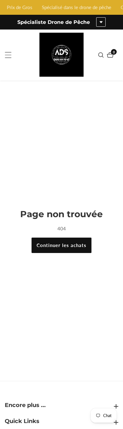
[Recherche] (101, 55)
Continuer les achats (61, 245)
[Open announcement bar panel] (101, 22)
